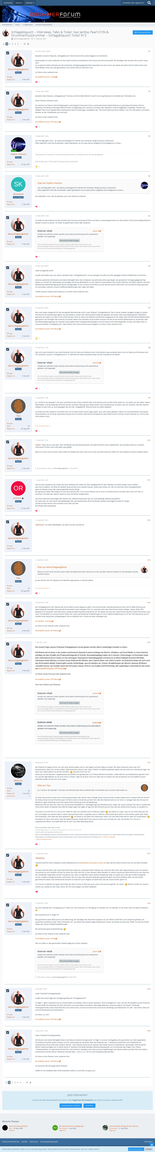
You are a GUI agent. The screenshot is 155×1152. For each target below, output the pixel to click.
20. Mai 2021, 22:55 (41, 763)
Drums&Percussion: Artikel (45, 77)
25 (25, 44)
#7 (149, 308)
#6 (149, 266)
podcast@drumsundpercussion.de (92, 863)
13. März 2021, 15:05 (42, 176)
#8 (149, 348)
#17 (149, 853)
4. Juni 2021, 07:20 (41, 989)
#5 (149, 216)
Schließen (149, 1149)
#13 (149, 560)
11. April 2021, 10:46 (41, 398)
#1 (149, 51)
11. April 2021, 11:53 (41, 440)
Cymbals (12, 1130)
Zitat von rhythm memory (50, 183)
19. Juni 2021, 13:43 (41, 1031)
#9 (149, 398)
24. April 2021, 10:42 (41, 602)
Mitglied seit (11, 79)
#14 (149, 602)
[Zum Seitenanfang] (152, 1145)
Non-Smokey (63, 1128)
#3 (149, 136)
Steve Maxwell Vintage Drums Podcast (123, 1126)
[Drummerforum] (77, 14)
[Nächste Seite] (28, 44)
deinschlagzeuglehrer (22, 39)
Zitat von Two (44, 785)
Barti (10, 1128)
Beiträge (9, 77)
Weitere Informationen (136, 1149)
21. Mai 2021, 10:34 (41, 903)
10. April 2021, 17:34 (41, 348)
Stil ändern (148, 1142)
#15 (149, 642)
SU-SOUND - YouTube (43, 621)
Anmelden (89, 1105)
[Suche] (149, 3)
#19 (149, 989)
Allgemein (62, 1130)
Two (38, 445)
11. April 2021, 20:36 (41, 560)
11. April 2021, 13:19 (41, 520)
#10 (149, 440)
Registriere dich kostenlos (83, 1100)
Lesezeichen (11, 796)
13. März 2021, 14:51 (42, 136)
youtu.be (96, 231)
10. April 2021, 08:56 (41, 308)
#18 (149, 903)
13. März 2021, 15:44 (42, 216)
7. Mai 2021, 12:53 (41, 642)
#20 (149, 1031)
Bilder (9, 426)
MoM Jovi (40, 858)
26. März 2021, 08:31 (42, 266)
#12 (149, 520)
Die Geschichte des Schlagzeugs (71, 1126)
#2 (149, 91)
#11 (149, 480)
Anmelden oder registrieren (133, 3)
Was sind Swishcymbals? (18, 1126)
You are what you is (42, 426)
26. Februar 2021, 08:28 (42, 51)
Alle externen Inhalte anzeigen (69, 240)
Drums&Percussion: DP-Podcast (47, 122)
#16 (149, 762)
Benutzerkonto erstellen (71, 1105)
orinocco (40, 525)
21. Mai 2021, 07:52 (41, 854)
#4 (149, 176)
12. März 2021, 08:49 (42, 91)
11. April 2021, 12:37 (41, 480)
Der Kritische (113, 1128)
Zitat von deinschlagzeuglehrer (52, 567)
